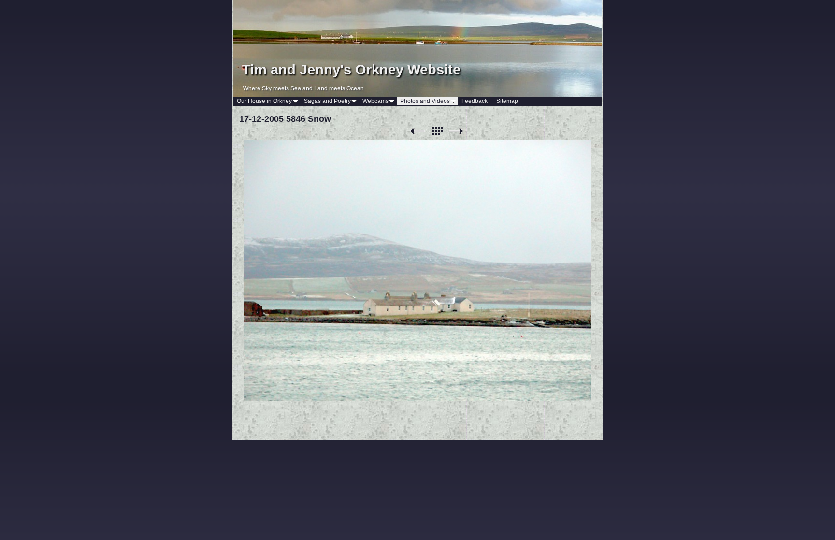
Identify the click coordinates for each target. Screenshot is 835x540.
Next (456, 131)
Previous (417, 131)
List (437, 131)
